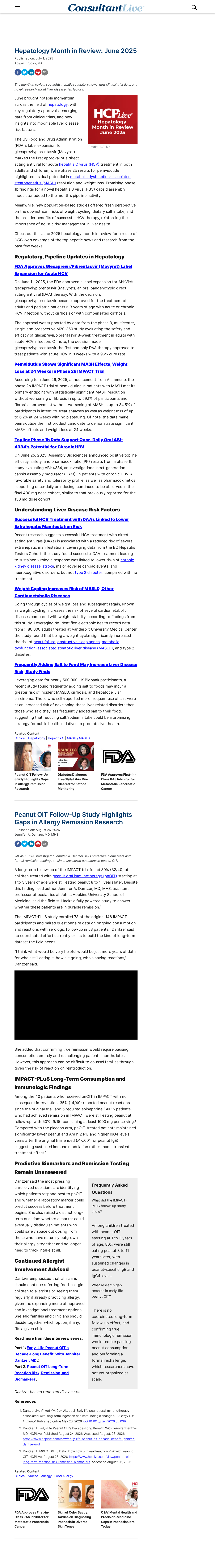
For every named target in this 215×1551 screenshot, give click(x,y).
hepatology (58, 104)
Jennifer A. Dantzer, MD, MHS (36, 834)
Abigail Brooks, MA (28, 63)
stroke (48, 566)
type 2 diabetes (88, 572)
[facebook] (17, 72)
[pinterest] (38, 72)
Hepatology (36, 738)
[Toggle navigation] (17, 6)
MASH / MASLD (78, 738)
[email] (44, 72)
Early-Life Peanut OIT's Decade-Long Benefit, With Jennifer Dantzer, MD (47, 1354)
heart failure (44, 642)
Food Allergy (63, 1476)
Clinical (19, 738)
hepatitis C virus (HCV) (79, 164)
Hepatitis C (56, 738)
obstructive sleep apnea (78, 642)
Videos (33, 1476)
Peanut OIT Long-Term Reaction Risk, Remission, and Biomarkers (41, 1372)
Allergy (46, 1476)
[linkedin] (31, 72)
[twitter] (24, 72)
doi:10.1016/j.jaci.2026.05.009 (104, 1421)
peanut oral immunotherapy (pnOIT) (85, 876)
